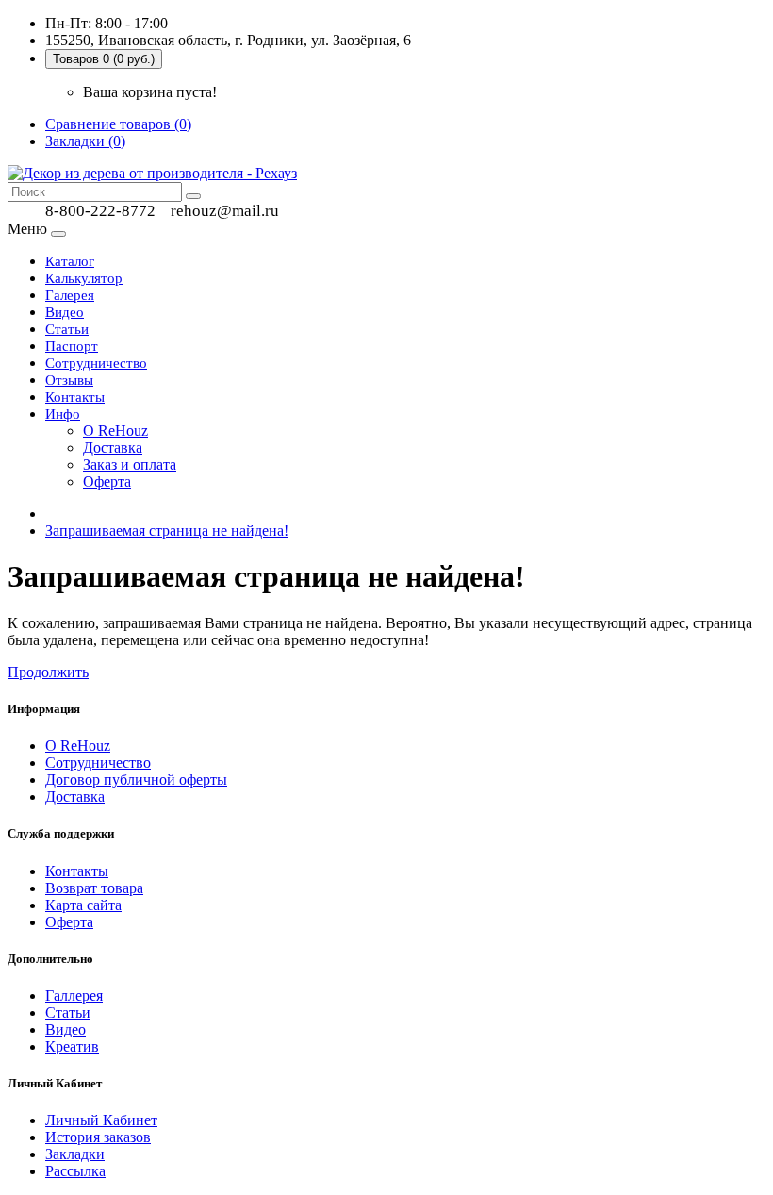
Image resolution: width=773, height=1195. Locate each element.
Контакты (75, 397)
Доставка (112, 448)
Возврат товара (94, 888)
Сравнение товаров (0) (118, 124)
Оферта (107, 481)
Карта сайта (83, 905)
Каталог (69, 261)
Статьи (67, 329)
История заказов (98, 1137)
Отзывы (69, 380)
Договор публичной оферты (136, 780)
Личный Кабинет (101, 1120)
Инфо (62, 414)
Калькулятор (84, 278)
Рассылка (75, 1171)
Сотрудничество (96, 363)
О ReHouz (115, 431)
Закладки (75, 1154)
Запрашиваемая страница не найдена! (166, 531)
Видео (64, 312)
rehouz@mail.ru (225, 211)
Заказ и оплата (129, 464)
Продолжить (48, 672)
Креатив (72, 1046)
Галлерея (74, 996)
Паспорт (71, 346)
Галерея (69, 295)
